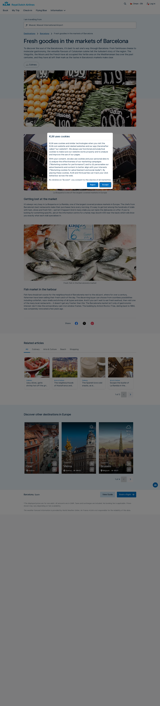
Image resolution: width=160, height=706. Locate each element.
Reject (92, 185)
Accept (105, 185)
